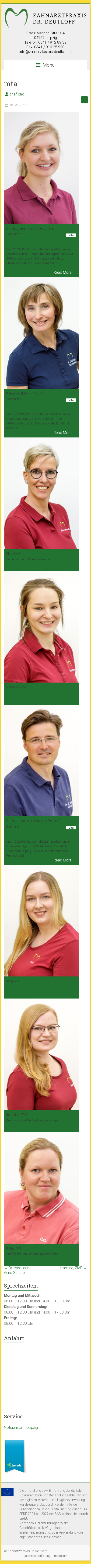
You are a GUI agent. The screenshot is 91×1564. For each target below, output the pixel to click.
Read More (62, 272)
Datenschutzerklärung (37, 1555)
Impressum (60, 1555)
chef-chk (17, 94)
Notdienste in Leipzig (21, 1427)
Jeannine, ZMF (73, 1268)
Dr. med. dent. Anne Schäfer (17, 1270)
